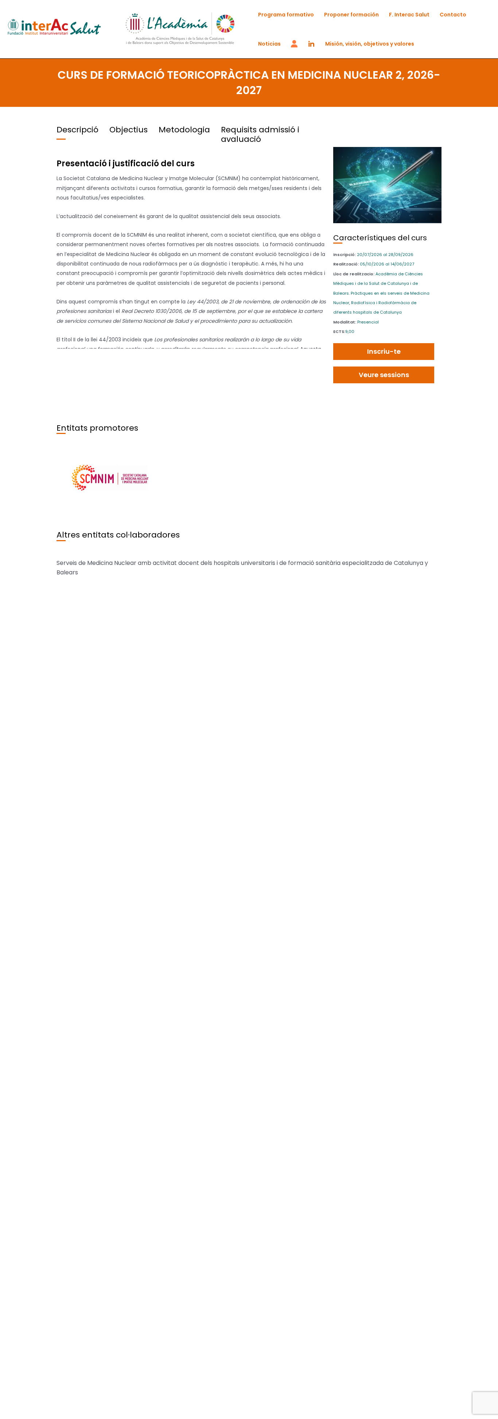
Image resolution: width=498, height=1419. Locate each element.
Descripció (77, 129)
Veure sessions (384, 374)
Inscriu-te (384, 351)
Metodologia (184, 129)
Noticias (269, 43)
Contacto (453, 14)
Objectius (128, 129)
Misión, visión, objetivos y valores (369, 43)
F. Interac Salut (409, 14)
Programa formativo (286, 14)
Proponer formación (351, 14)
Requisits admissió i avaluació (260, 134)
